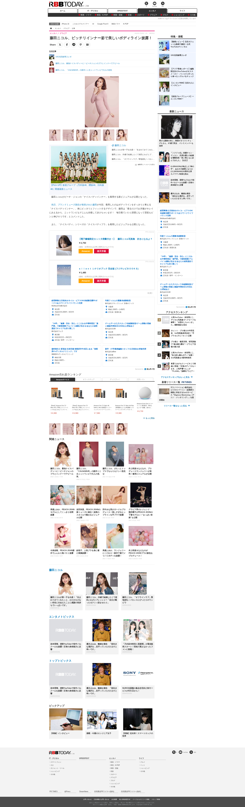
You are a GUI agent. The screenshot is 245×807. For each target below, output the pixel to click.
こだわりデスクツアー (80, 24)
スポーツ (140, 15)
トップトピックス (60, 660)
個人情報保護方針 (124, 799)
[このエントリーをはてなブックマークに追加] (87, 44)
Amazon (86, 251)
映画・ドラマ (86, 15)
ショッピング (179, 15)
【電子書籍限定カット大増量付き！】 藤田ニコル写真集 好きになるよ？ (115, 239)
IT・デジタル (92, 11)
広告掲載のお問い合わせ (101, 799)
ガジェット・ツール (57, 768)
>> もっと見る (149, 418)
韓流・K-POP (102, 15)
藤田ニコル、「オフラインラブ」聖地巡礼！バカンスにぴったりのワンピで (142, 159)
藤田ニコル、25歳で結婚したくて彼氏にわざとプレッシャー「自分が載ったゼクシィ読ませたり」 (151, 154)
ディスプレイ (115, 379)
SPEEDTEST (122, 11)
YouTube (185, 752)
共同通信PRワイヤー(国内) (104, 791)
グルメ (142, 762)
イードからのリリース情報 (141, 799)
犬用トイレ (141, 379)
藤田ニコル (120, 145)
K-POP (125, 24)
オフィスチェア (89, 379)
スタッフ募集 (156, 799)
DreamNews (83, 791)
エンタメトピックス (61, 616)
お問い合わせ (87, 799)
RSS (195, 752)
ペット (142, 765)
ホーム (62, 11)
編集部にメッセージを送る (146, 164)
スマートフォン (56, 762)
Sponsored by (139, 369)
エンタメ (152, 11)
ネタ (52, 765)
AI (93, 24)
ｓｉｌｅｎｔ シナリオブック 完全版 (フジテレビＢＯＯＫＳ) (108, 268)
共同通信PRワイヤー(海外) (131, 791)
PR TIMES (54, 791)
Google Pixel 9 (102, 24)
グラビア (153, 15)
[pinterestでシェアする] (80, 44)
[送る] (74, 44)
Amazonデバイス (62, 380)
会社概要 (114, 799)
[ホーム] (50, 28)
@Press (67, 791)
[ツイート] (60, 44)
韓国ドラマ (116, 24)
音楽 (130, 15)
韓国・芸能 (117, 15)
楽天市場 (101, 251)
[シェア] (67, 44)
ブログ (165, 15)
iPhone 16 (65, 24)
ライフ (182, 11)
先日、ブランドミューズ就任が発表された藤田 (74, 204)
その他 (192, 15)
